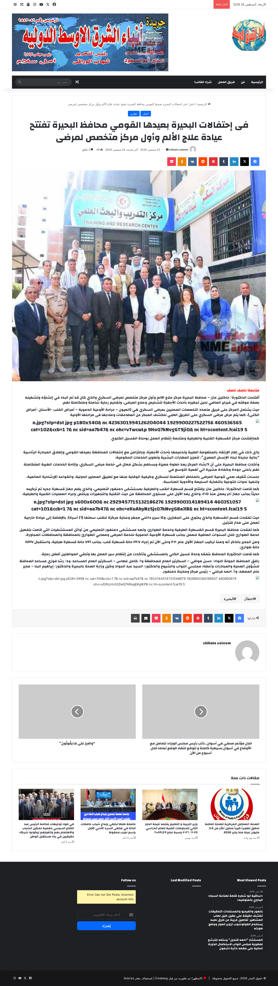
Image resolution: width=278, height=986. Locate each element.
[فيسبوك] (255, 161)
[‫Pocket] (171, 161)
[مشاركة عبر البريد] (145, 618)
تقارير (133, 113)
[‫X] (244, 161)
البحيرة (229, 599)
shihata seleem (178, 149)
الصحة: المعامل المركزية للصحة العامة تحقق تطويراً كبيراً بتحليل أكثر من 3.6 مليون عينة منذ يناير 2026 (232, 828)
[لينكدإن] (234, 161)
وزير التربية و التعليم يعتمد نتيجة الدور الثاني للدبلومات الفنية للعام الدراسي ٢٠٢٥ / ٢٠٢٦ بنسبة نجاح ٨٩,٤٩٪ (171, 828)
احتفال (249, 599)
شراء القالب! (203, 82)
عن (243, 82)
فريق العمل (226, 82)
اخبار (192, 104)
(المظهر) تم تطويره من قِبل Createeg (178, 978)
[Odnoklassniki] (182, 161)
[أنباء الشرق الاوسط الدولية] (249, 35)
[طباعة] (135, 618)
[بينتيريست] (213, 161)
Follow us (128, 880)
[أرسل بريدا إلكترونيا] (167, 149)
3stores (129, 978)
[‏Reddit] (203, 161)
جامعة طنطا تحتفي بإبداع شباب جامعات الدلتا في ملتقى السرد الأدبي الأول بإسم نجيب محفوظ (108, 828)
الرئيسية (257, 82)
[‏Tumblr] (223, 161)
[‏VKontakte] (192, 161)
